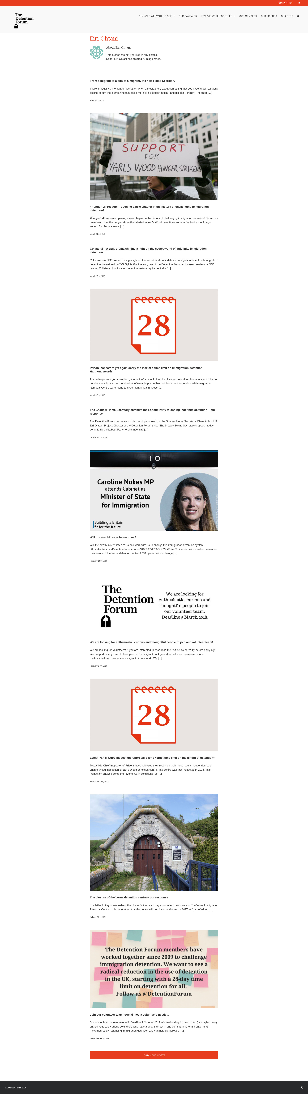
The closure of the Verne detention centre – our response (129, 897)
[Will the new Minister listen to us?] (154, 490)
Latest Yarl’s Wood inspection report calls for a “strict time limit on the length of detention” (152, 757)
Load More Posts (154, 1055)
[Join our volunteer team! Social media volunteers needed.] (154, 969)
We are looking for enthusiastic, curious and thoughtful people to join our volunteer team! (151, 642)
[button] (298, 16)
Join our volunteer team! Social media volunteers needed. (129, 1014)
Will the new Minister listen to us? (113, 537)
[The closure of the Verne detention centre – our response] (154, 842)
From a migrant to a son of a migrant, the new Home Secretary (132, 80)
